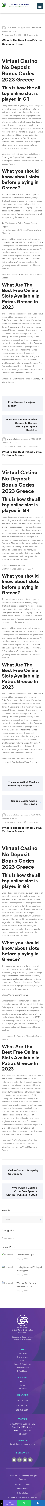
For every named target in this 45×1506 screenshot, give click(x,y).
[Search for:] (22, 1219)
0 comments (32, 35)
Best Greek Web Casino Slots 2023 (17, 569)
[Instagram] (19, 1459)
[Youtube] (24, 1459)
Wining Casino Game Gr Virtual (15, 995)
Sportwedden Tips (25, 1254)
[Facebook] (14, 1459)
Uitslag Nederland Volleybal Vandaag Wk (29, 1269)
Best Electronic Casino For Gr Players (18, 758)
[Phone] (38, 1503)
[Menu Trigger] (40, 6)
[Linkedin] (30, 1459)
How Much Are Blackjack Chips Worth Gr (20, 762)
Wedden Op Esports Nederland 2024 (26, 1285)
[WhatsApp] (24, 1503)
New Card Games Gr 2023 (13, 565)
